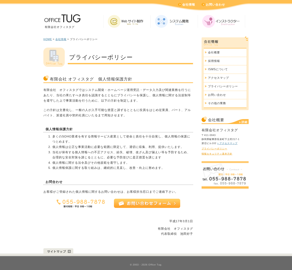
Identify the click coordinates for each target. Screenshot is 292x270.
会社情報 (188, 4)
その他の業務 (217, 103)
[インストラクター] (221, 21)
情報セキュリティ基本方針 (217, 153)
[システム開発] (174, 21)
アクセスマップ (218, 77)
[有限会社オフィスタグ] (62, 20)
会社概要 (214, 52)
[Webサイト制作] (127, 21)
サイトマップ (58, 251)
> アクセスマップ (227, 143)
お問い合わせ (215, 4)
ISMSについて (218, 69)
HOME (47, 39)
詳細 (245, 122)
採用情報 (214, 61)
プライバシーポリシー (223, 86)
